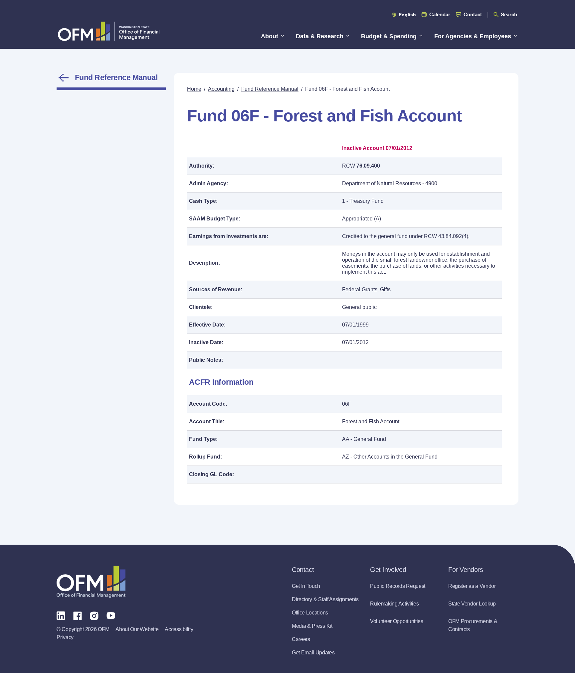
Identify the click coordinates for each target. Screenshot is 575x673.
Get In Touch (306, 586)
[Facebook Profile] (77, 615)
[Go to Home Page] (108, 31)
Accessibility (179, 629)
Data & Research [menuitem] (319, 36)
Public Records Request (397, 586)
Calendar (439, 14)
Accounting (221, 89)
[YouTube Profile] (110, 615)
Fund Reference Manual (116, 77)
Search (509, 14)
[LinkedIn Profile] (61, 615)
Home (194, 89)
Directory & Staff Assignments (325, 599)
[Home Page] (91, 582)
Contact (473, 14)
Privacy (65, 637)
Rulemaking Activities (394, 603)
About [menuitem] (269, 36)
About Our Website (136, 629)
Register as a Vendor (472, 586)
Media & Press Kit (312, 626)
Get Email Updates (313, 652)
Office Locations (310, 612)
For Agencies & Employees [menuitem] (472, 36)
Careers (301, 639)
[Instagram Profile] (94, 615)
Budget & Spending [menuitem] (389, 36)
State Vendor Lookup (472, 603)
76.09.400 (368, 166)
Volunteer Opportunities (396, 621)
